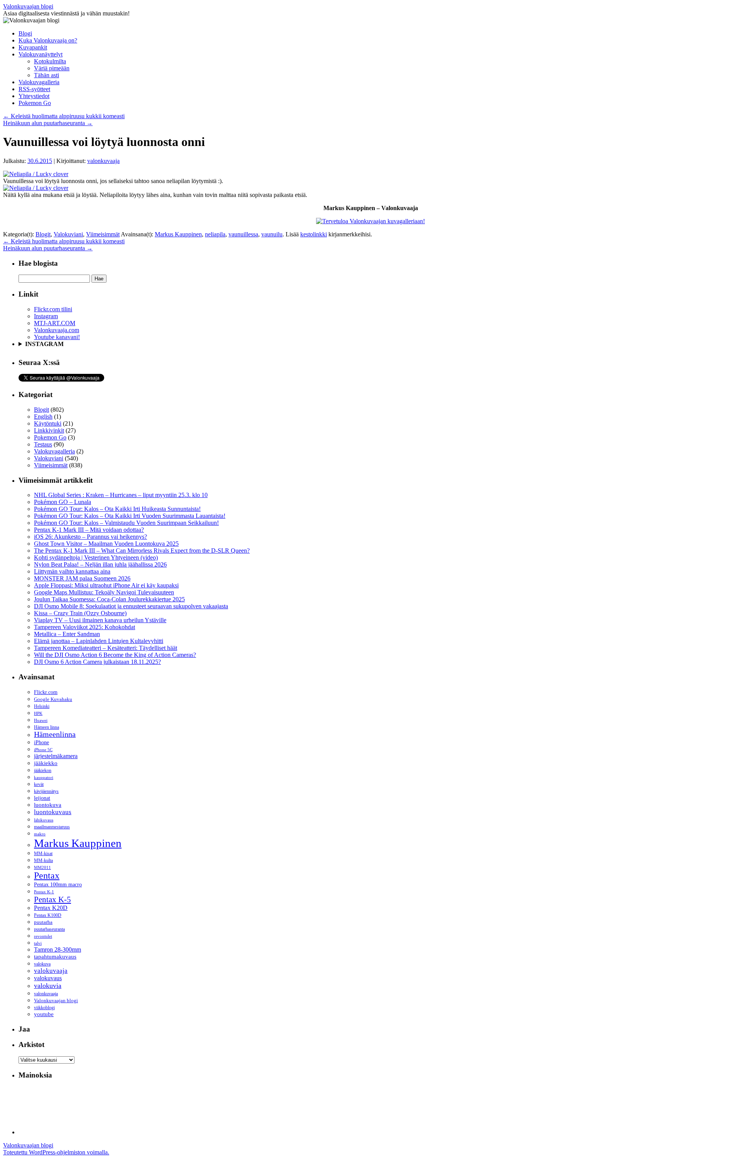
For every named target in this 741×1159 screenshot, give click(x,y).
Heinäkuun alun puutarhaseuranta (48, 123)
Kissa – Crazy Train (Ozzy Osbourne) (80, 613)
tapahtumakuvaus (55, 957)
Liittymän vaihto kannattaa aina (72, 571)
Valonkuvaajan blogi (28, 6)
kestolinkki (313, 234)
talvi (38, 943)
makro (40, 833)
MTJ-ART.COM (54, 323)
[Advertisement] (159, 1103)
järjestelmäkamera (56, 756)
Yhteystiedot (34, 96)
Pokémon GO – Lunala (62, 502)
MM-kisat (43, 853)
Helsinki (41, 706)
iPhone (41, 742)
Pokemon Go (35, 103)
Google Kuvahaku (53, 699)
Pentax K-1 (44, 892)
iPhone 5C (43, 749)
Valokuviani (68, 234)
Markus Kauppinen (178, 234)
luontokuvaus (52, 812)
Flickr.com (46, 692)
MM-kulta (43, 860)
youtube (44, 1014)
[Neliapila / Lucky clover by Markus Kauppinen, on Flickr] (35, 174)
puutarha (43, 922)
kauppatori (43, 777)
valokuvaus (48, 978)
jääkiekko (46, 763)
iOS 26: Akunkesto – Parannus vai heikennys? (90, 536)
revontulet (43, 936)
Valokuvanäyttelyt (41, 54)
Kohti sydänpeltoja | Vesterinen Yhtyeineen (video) (96, 557)
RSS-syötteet (34, 89)
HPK (38, 713)
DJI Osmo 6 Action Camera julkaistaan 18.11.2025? (97, 661)
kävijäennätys (46, 791)
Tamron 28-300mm (57, 949)
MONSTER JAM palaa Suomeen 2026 (82, 578)
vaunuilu (272, 234)
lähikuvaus (43, 820)
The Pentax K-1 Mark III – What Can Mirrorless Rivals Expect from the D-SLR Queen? (142, 550)
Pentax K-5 (52, 899)
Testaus (43, 444)
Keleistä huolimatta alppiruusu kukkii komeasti (64, 116)
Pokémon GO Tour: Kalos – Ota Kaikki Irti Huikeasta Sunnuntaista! (117, 509)
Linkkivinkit (49, 430)
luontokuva (47, 804)
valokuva (42, 964)
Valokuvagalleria (39, 82)
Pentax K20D (51, 907)
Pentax (46, 876)
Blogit (43, 234)
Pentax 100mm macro (58, 884)
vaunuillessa (243, 234)
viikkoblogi (44, 1007)
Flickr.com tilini (53, 309)
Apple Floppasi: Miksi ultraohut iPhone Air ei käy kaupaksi (106, 585)
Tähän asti (46, 75)
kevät (39, 784)
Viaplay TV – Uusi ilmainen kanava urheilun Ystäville (100, 620)
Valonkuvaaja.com (56, 330)
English (43, 416)
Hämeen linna (46, 727)
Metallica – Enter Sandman (67, 634)
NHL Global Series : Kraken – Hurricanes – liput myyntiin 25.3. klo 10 (121, 495)
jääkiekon (42, 770)
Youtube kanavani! (57, 337)
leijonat (42, 798)
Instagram (46, 316)
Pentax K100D (47, 915)
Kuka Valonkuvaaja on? (48, 40)
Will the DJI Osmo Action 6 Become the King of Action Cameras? (115, 655)
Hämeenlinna (55, 734)
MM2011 (42, 867)
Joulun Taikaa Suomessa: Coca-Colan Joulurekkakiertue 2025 (109, 599)
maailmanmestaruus (52, 827)
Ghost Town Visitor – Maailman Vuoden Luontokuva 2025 (106, 543)
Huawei (40, 720)
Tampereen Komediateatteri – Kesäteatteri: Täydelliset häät (105, 648)
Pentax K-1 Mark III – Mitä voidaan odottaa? (89, 529)
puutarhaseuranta (49, 929)
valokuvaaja (51, 970)
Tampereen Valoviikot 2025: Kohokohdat (84, 627)
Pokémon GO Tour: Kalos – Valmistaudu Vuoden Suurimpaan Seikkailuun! (126, 522)
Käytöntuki (47, 423)
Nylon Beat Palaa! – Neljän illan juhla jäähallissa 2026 (100, 564)
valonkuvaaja (103, 161)
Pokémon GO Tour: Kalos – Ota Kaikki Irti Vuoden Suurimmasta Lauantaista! (129, 515)
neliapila (215, 234)
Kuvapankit (33, 47)
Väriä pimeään (51, 68)
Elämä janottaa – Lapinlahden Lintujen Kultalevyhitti (98, 641)
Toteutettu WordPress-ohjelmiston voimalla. (56, 1152)
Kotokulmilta (50, 61)
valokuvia (47, 985)
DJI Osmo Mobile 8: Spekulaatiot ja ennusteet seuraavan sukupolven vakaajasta (131, 606)
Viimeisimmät (103, 234)
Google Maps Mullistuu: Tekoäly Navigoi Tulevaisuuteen (104, 592)
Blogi (25, 33)
